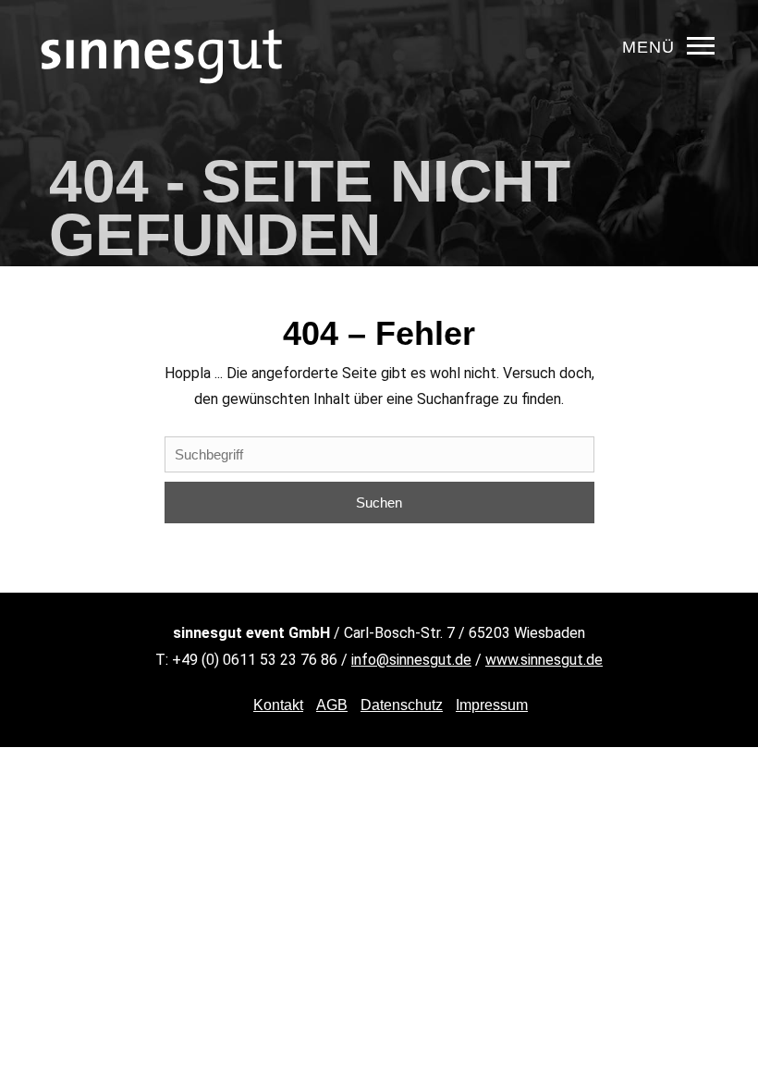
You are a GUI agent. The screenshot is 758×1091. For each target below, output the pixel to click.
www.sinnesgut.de (544, 659)
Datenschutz (402, 705)
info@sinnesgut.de (411, 659)
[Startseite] (162, 115)
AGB (332, 705)
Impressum (492, 705)
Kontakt (278, 705)
